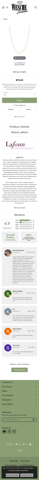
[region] (19, 43)
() (33, 220)
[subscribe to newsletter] (33, 420)
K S (14, 309)
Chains (5, 19)
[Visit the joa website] (31, 444)
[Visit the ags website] (10, 444)
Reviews (19, 214)
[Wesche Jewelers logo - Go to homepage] (19, 7)
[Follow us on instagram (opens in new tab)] (14, 431)
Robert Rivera (17, 329)
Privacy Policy (24, 461)
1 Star (17, 228)
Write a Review (19, 370)
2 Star (17, 226)
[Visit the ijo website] (25, 444)
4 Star (17, 222)
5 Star (17, 220)
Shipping (10, 109)
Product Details (19, 126)
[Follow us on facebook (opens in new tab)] (9, 431)
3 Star (17, 224)
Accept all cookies (27, 475)
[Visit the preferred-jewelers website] (19, 450)
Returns (28, 109)
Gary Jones (16, 345)
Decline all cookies (12, 475)
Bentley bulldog (17, 291)
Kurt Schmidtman (18, 250)
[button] (7, 7)
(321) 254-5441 (19, 65)
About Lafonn (19, 132)
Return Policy (14, 461)
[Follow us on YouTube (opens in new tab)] (4, 431)
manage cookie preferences (19, 470)
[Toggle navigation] (3, 7)
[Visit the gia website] (18, 444)
